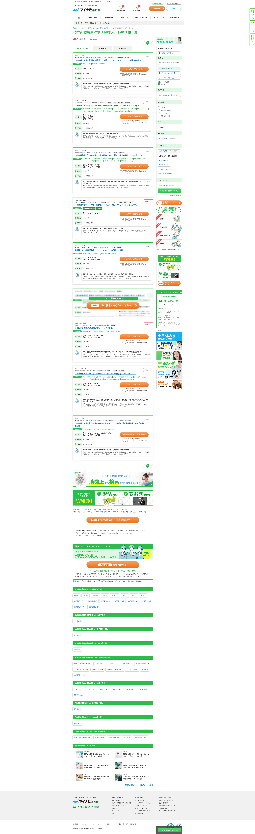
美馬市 (134, 595)
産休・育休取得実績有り (82, 663)
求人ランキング (159, 17)
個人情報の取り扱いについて (120, 805)
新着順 (103, 48)
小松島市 (95, 595)
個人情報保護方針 (131, 824)
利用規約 (114, 808)
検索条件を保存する (175, 195)
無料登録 (157, 8)
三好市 (143, 595)
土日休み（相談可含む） (165, 169)
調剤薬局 (77, 649)
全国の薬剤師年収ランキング (167, 805)
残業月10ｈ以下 (132, 669)
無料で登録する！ (114, 565)
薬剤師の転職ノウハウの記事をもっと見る (139, 785)
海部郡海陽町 (92, 601)
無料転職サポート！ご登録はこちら (112, 520)
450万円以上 (117, 689)
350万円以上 (91, 689)
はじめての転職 (163, 803)
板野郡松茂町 (105, 601)
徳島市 (76, 595)
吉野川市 (115, 595)
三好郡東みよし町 (95, 607)
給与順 (123, 48)
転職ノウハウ (125, 17)
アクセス (84, 824)
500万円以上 (130, 689)
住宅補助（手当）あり (114, 669)
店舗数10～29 (113, 663)
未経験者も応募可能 (81, 669)
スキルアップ (99, 663)
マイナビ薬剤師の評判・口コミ (168, 811)
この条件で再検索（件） (169, 191)
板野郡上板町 (146, 601)
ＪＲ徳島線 (78, 621)
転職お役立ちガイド (142, 17)
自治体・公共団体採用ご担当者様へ (122, 803)
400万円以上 (104, 689)
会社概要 (75, 824)
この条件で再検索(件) (169, 830)
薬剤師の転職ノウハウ (165, 797)
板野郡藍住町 (132, 601)
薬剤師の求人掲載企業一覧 (143, 811)
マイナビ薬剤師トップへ (119, 797)
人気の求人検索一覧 (141, 808)
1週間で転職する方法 (165, 808)
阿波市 (125, 595)
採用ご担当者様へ (158, 4)
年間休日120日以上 (142, 663)
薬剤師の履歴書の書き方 (166, 800)
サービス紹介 (92, 17)
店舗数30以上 (127, 663)
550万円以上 (143, 689)
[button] (148, 57)
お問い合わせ (115, 811)
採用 (108, 824)
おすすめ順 (84, 48)
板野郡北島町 (119, 601)
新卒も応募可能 (97, 669)
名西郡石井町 (78, 601)
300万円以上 (78, 689)
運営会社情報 (139, 813)
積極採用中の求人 (80, 675)
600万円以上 (78, 695)
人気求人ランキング (141, 805)
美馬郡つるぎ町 (79, 607)
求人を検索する (175, 17)
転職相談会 (109, 17)
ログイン (174, 8)
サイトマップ (115, 813)
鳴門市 (85, 595)
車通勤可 (145, 669)
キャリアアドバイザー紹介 (143, 803)
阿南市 (105, 595)
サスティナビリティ (97, 824)
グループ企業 (117, 824)
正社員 (76, 635)
